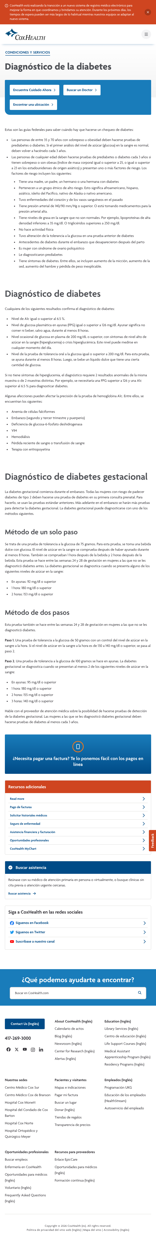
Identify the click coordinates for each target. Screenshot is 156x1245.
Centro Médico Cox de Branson (28, 1095)
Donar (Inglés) (65, 1110)
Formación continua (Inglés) (74, 1180)
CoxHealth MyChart (23, 848)
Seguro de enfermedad (25, 824)
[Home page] (25, 34)
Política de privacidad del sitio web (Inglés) (54, 1230)
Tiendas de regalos (68, 1117)
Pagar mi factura (66, 1095)
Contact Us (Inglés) (25, 1024)
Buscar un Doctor (80, 90)
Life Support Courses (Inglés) (125, 1044)
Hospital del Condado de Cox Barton (26, 1113)
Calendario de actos (69, 1029)
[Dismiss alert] (148, 12)
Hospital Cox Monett (20, 1102)
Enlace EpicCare (66, 1159)
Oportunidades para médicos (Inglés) (26, 1177)
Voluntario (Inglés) (18, 1188)
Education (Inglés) (118, 1021)
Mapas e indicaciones (70, 1087)
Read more (17, 799)
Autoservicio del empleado (124, 1108)
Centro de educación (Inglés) (125, 1036)
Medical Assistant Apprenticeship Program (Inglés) (128, 1054)
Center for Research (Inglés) (74, 1051)
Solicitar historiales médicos (28, 815)
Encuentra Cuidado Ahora (32, 90)
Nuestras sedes (16, 1080)
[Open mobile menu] (146, 34)
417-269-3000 (18, 1038)
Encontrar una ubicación (31, 104)
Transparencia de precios (72, 1125)
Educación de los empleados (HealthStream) (125, 1098)
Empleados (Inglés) (118, 1080)
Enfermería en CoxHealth (23, 1167)
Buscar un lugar (66, 1102)
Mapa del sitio (92, 1230)
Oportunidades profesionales (29, 840)
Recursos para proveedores (75, 1152)
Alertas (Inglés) (65, 1059)
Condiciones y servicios (27, 52)
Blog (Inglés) (63, 1036)
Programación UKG (118, 1087)
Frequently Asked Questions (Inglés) (25, 1198)
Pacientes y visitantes (70, 1080)
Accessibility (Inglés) (116, 1230)
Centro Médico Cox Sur (22, 1087)
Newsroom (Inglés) (68, 1044)
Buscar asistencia (19, 893)
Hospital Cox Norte (19, 1123)
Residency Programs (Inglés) (124, 1064)
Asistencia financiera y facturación (32, 832)
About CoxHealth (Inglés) (73, 1021)
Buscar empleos (16, 1159)
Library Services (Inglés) (121, 1029)
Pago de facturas (21, 807)
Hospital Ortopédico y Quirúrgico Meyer (21, 1134)
